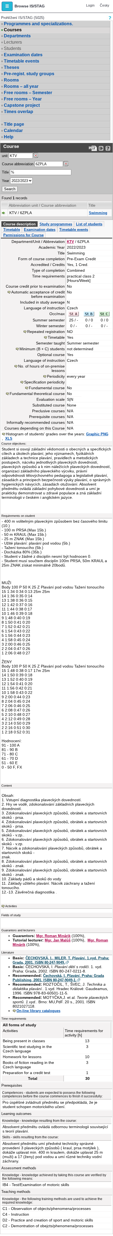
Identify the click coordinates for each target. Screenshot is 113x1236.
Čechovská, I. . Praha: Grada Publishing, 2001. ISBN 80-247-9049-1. (58, 978)
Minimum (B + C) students (42, 349)
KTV (70, 242)
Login (90, 5)
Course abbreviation (17, 164)
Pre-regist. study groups (29, 73)
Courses (13, 29)
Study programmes (55, 224)
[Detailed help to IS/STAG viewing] (108, 148)
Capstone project (22, 105)
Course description (19, 224)
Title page (14, 124)
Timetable (11, 230)
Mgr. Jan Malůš (57, 940)
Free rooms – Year (23, 99)
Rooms (11, 80)
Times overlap (18, 111)
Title (5, 172)
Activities (11, 906)
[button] (7, 6)
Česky (104, 5)
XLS (8, 438)
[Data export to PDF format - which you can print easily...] (93, 148)
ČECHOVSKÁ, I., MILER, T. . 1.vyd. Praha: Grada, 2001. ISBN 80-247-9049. (61, 960)
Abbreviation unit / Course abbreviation (42, 205)
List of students (89, 224)
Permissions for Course (23, 235)
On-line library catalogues (38, 1011)
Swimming (98, 213)
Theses (11, 67)
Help (8, 136)
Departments (17, 35)
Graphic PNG (97, 434)
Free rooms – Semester (28, 92)
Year (5, 181)
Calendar (13, 130)
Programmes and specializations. (38, 23)
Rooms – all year (21, 86)
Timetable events (21, 61)
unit (5, 156)
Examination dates (23, 54)
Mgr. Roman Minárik (53, 936)
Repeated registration (46, 331)
